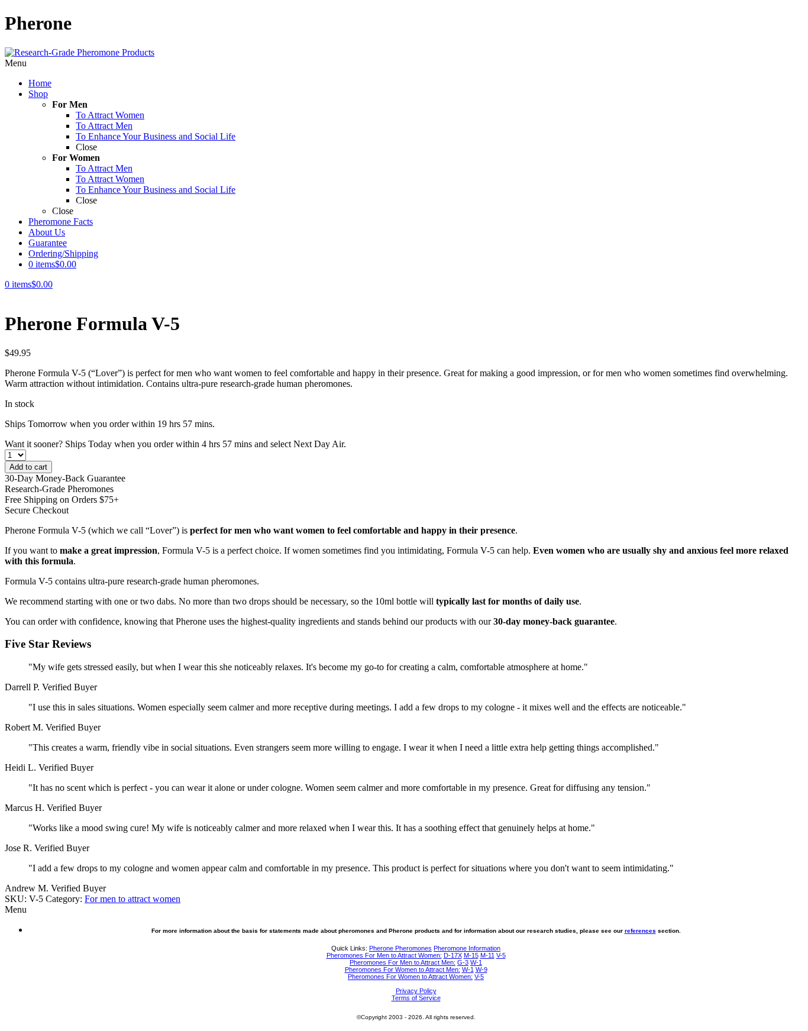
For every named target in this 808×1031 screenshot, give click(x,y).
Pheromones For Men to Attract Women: (384, 955)
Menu (16, 63)
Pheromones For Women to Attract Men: (402, 969)
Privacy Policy (416, 990)
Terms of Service (416, 997)
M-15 (471, 955)
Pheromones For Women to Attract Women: (410, 976)
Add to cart (28, 467)
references (640, 930)
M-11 (487, 955)
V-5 (501, 955)
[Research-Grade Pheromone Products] (79, 52)
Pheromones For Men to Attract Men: (402, 962)
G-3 (462, 962)
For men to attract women (132, 899)
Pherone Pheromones (400, 948)
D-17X (453, 955)
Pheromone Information (467, 948)
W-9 (481, 969)
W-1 (476, 962)
